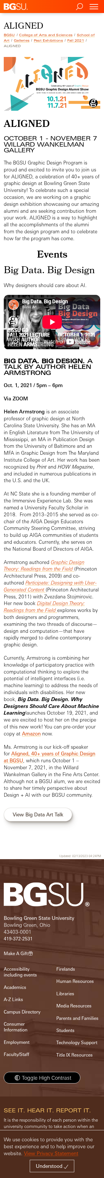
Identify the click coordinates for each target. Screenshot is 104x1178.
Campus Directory (22, 1012)
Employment (16, 1042)
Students (65, 1030)
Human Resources (75, 981)
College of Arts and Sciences (46, 35)
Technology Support (76, 1042)
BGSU (9, 35)
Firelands (65, 969)
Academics (15, 987)
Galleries (21, 40)
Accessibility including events (20, 972)
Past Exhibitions (48, 40)
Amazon (31, 734)
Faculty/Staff (16, 1054)
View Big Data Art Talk (38, 814)
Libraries (65, 993)
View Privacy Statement (51, 1153)
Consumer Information (15, 1027)
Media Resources (74, 1006)
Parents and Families (77, 1018)
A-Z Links (13, 999)
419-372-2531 (18, 939)
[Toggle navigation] (94, 6)
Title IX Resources (74, 1055)
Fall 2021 (75, 40)
